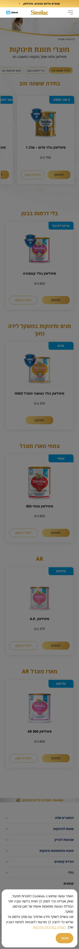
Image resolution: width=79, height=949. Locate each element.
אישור (65, 938)
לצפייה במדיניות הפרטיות (49, 927)
